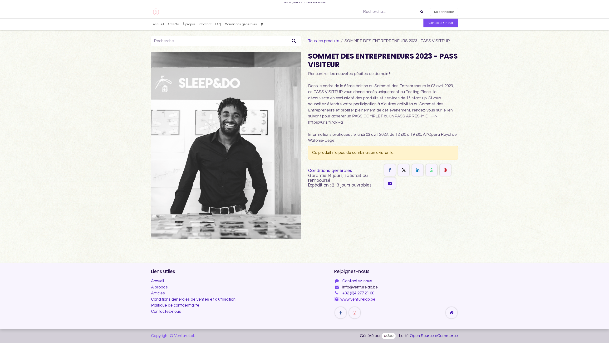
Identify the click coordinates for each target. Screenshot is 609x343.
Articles (158, 293)
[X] (403, 170)
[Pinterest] (445, 170)
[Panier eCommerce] (263, 24)
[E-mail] (390, 183)
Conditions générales (330, 170)
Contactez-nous (440, 23)
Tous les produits (323, 41)
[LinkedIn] (417, 170)
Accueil (157, 281)
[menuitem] (158, 24)
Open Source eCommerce (434, 336)
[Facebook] (390, 170)
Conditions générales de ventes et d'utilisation (193, 299)
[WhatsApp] (431, 170)
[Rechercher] (421, 11)
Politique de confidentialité (175, 305)
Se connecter (444, 12)
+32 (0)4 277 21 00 (358, 293)
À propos (159, 287)
